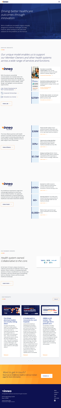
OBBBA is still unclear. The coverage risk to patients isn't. (48, 320)
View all (56, 299)
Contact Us (56, 392)
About (55, 390)
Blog (55, 396)
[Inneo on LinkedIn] (55, 400)
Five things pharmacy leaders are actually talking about (10, 320)
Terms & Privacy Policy (6, 400)
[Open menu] (59, 2)
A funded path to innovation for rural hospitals (30, 320)
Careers (55, 394)
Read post (6, 354)
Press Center (56, 398)
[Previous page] (29, 360)
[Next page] (32, 360)
